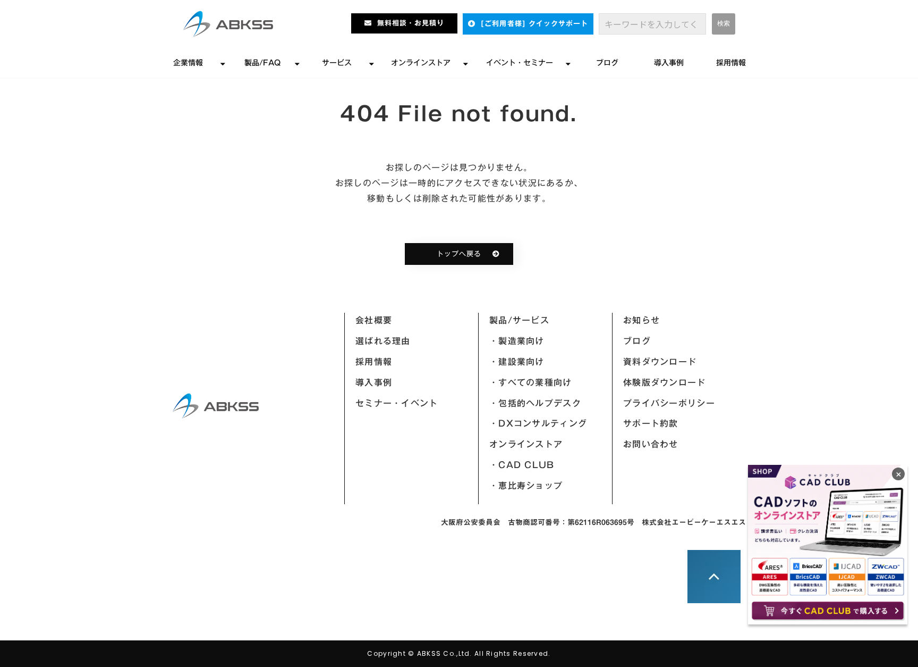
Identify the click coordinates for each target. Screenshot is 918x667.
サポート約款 (650, 423)
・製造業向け (517, 341)
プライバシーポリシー (669, 403)
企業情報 (188, 62)
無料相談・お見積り (410, 23)
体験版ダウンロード (664, 382)
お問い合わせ (650, 444)
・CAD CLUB (522, 465)
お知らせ (641, 320)
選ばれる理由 (383, 341)
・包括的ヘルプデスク (535, 403)
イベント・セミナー (519, 62)
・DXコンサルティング (538, 423)
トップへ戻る (459, 254)
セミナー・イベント (396, 403)
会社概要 (373, 320)
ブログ (607, 62)
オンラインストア (420, 62)
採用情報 (731, 62)
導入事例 (669, 62)
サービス (337, 62)
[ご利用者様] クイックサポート (534, 23)
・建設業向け (517, 361)
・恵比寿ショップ (526, 485)
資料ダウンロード (659, 361)
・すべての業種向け (530, 382)
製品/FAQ (262, 62)
